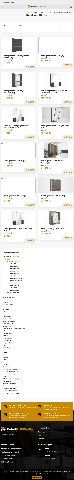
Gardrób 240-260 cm (15, 280)
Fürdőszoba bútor (8, 323)
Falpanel (5, 307)
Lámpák (5, 357)
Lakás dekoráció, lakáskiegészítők (14, 328)
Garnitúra (6, 309)
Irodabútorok (7, 340)
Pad (4, 350)
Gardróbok (44, 12)
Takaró (5, 359)
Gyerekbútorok (7, 338)
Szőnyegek (6, 355)
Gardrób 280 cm (13, 283)
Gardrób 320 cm (13, 285)
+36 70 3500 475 (49, 458)
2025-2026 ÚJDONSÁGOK (11, 393)
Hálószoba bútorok (9, 321)
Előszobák (6, 300)
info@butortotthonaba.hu (51, 451)
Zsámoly (5, 364)
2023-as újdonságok (9, 374)
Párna (5, 362)
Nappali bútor (7, 326)
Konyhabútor (7, 316)
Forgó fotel (6, 343)
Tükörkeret (6, 302)
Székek (5, 352)
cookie (36, 474)
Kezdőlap (28, 12)
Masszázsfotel (7, 333)
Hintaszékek (7, 386)
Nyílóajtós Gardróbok (55, 12)
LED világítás (7, 381)
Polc (4, 345)
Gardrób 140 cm (13, 271)
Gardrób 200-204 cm (15, 278)
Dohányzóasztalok (9, 297)
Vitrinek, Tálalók (8, 304)
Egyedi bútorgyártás (9, 388)
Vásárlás (30, 67)
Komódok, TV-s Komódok (11, 256)
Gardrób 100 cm (13, 266)
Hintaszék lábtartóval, (10, 383)
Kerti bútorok (7, 319)
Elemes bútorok (8, 295)
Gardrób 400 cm (13, 290)
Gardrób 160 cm (13, 273)
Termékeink (36, 12)
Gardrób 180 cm (68, 12)
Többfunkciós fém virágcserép (12, 378)
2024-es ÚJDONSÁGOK (10, 369)
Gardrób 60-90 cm (14, 264)
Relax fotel (6, 331)
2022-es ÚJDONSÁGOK (10, 371)
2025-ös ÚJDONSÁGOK (10, 390)
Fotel (4, 311)
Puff (4, 314)
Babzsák (5, 335)
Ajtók (4, 376)
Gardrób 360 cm (13, 288)
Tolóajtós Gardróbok (12, 292)
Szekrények (6, 347)
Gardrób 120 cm (13, 268)
